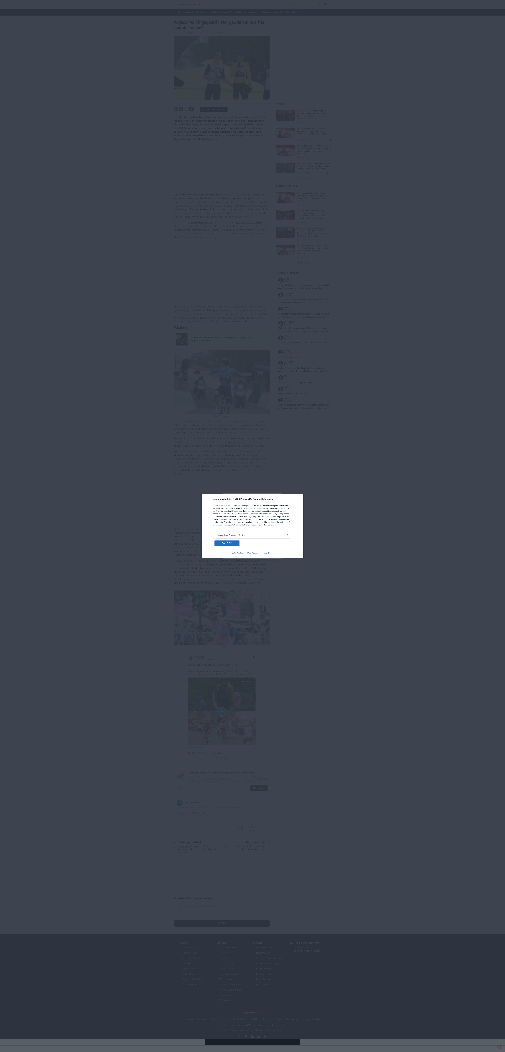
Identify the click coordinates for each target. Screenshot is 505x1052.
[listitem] (252, 535)
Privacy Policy (267, 553)
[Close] (298, 499)
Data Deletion (237, 553)
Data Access (252, 553)
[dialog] (252, 526)
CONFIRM (227, 543)
